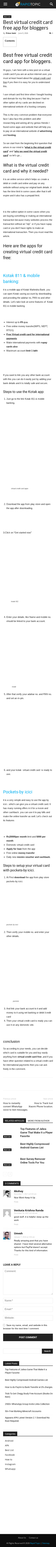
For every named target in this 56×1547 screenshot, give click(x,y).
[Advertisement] (29, 1501)
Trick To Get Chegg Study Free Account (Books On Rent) (29, 1395)
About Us (22, 1537)
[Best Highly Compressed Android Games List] (11, 1146)
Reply (16, 1202)
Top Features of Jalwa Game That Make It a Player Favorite (36, 1132)
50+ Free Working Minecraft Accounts (23, 1411)
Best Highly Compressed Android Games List (26, 1380)
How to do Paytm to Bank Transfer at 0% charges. (29, 1387)
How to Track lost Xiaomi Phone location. (41, 1105)
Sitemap (45, 1543)
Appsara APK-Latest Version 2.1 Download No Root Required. (27, 1419)
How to (8, 1459)
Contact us (33, 1537)
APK (7, 1445)
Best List (7, 16)
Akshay (18, 1191)
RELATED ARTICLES (14, 1121)
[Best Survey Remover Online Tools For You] (11, 1161)
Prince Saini (11, 33)
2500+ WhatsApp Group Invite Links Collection (27, 1404)
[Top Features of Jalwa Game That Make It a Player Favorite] (11, 1132)
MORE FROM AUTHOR (38, 1121)
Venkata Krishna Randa (29, 1210)
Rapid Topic (35, 1543)
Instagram (10, 1464)
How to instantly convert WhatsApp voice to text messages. (15, 1106)
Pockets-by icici (17, 791)
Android (9, 1440)
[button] (51, 4)
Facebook (10, 1454)
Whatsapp (10, 1468)
